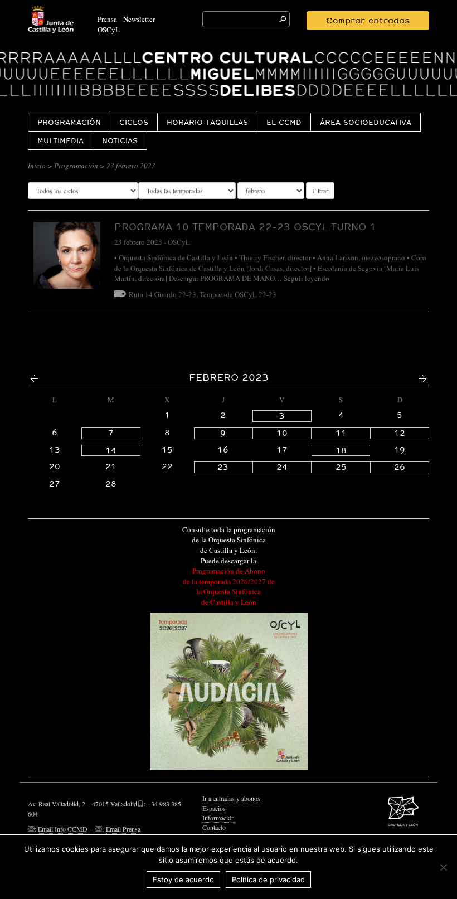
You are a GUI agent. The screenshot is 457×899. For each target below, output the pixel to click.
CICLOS (133, 122)
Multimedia (60, 140)
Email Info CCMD (62, 828)
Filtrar (320, 190)
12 (399, 433)
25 (341, 467)
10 (282, 433)
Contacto (214, 827)
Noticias (120, 140)
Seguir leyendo (306, 278)
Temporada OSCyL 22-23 (238, 294)
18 (341, 450)
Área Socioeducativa (365, 122)
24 (282, 467)
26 (399, 467)
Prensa (107, 19)
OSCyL (109, 30)
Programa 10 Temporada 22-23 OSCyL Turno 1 (245, 226)
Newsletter (139, 19)
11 (341, 433)
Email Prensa (123, 828)
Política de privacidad (268, 879)
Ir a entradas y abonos (231, 798)
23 (223, 467)
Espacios (214, 808)
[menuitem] (69, 122)
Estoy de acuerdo (183, 879)
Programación (69, 122)
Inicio (37, 166)
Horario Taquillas (207, 122)
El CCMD (284, 122)
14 (110, 450)
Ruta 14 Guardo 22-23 (162, 294)
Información (218, 817)
